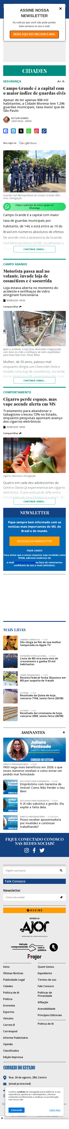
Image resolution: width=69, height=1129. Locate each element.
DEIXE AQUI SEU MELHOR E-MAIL (34, 34)
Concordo (16, 1110)
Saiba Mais (54, 1110)
